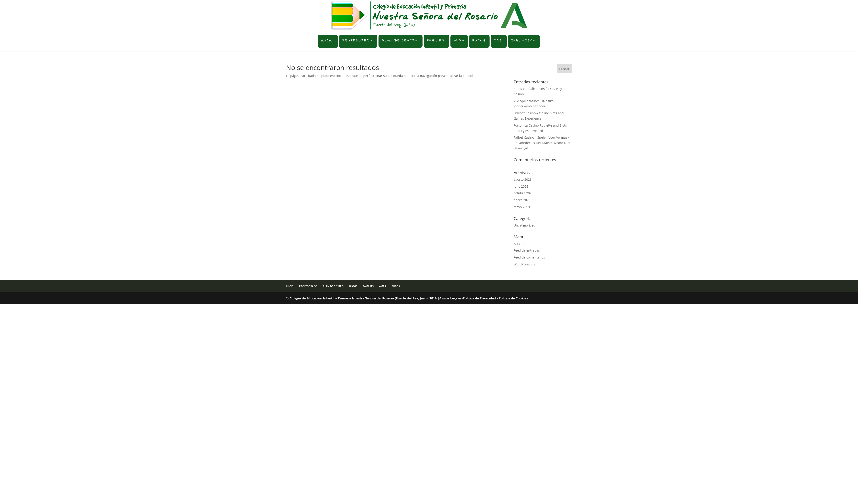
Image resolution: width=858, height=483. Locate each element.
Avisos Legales (450, 298)
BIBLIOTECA (523, 40)
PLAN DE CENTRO (400, 40)
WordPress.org (525, 264)
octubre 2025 (523, 193)
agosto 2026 (523, 179)
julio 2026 (521, 186)
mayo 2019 (522, 207)
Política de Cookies (513, 298)
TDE (498, 40)
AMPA (459, 40)
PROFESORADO (357, 40)
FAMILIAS (436, 40)
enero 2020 (522, 200)
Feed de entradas (527, 250)
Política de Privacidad (479, 298)
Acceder (520, 244)
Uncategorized (524, 225)
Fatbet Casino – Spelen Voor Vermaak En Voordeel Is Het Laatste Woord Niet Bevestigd (542, 142)
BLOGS (353, 286)
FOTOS (479, 40)
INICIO (327, 40)
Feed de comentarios (529, 257)
